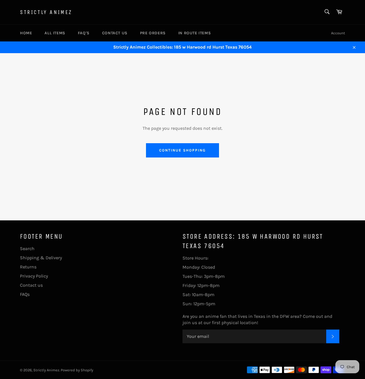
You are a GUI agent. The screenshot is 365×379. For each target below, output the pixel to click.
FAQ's (84, 33)
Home (26, 33)
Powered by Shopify (77, 370)
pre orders (153, 33)
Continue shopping (182, 150)
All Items (54, 33)
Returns (28, 267)
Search (27, 248)
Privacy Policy (34, 276)
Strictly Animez (46, 12)
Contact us (114, 33)
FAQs (25, 294)
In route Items (194, 33)
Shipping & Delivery (41, 257)
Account (338, 33)
